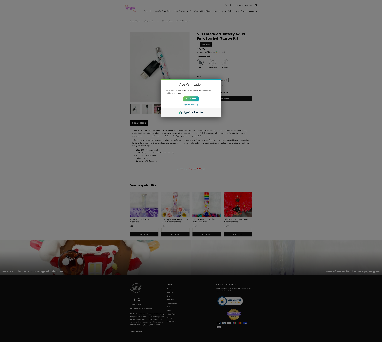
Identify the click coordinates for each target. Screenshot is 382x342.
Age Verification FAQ (191, 105)
